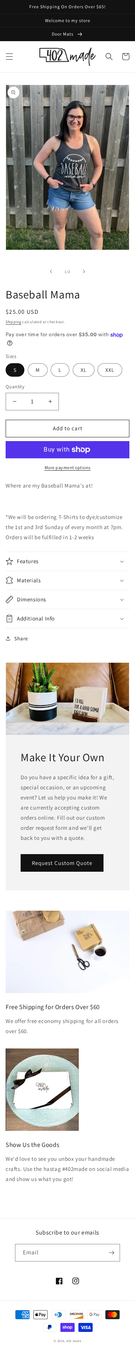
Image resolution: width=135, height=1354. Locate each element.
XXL (109, 370)
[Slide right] (84, 271)
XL (84, 370)
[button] (9, 56)
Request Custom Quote (62, 862)
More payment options (68, 467)
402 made (73, 1341)
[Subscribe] (111, 1253)
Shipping (13, 321)
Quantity (15, 386)
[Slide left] (51, 271)
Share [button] (21, 638)
